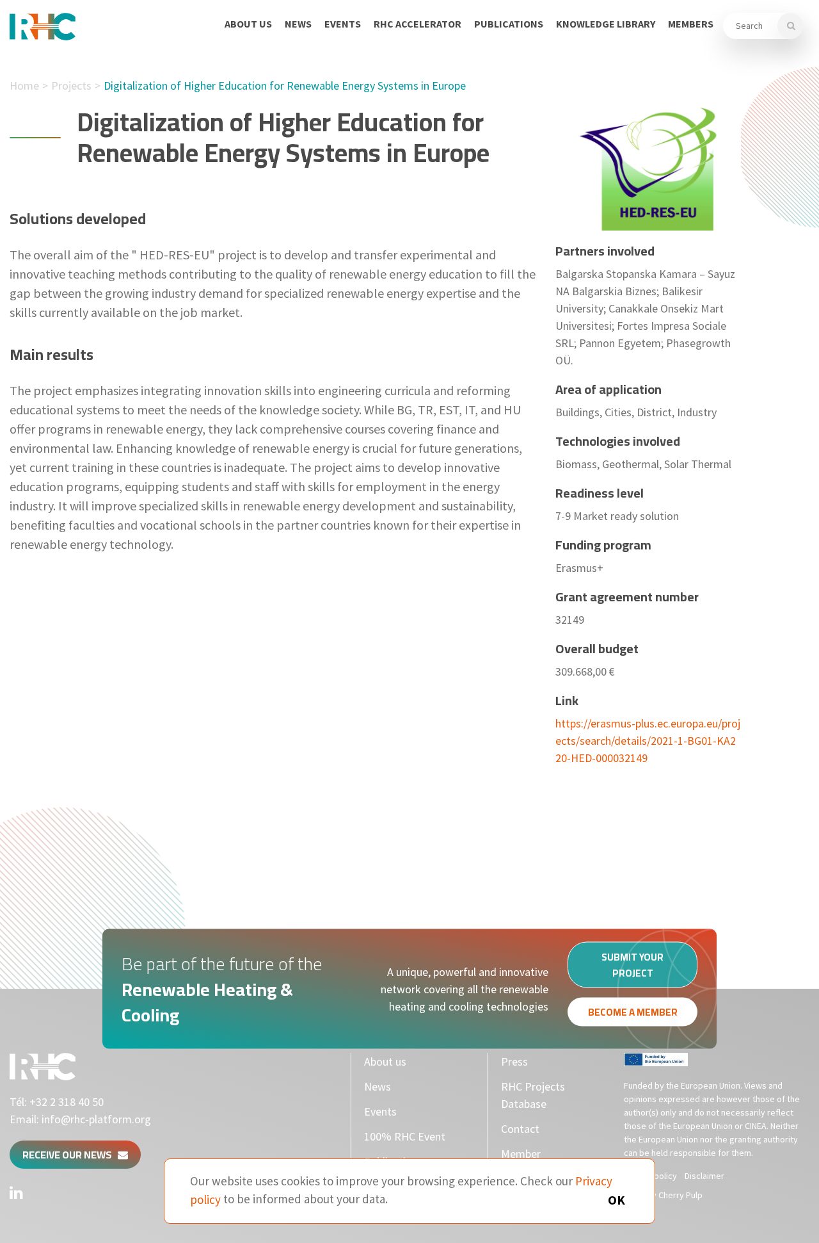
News (298, 23)
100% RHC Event (404, 1136)
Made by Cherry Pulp (663, 1195)
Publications (508, 23)
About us (248, 23)
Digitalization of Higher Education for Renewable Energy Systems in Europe (285, 85)
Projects (71, 85)
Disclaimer (704, 1176)
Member (521, 1153)
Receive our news (70, 1154)
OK (616, 1200)
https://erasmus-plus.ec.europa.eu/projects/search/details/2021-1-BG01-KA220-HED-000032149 (647, 740)
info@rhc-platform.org (96, 1119)
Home (24, 85)
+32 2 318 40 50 (66, 1101)
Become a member (633, 1012)
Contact (520, 1128)
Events (342, 23)
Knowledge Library (605, 23)
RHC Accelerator (417, 23)
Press (514, 1061)
